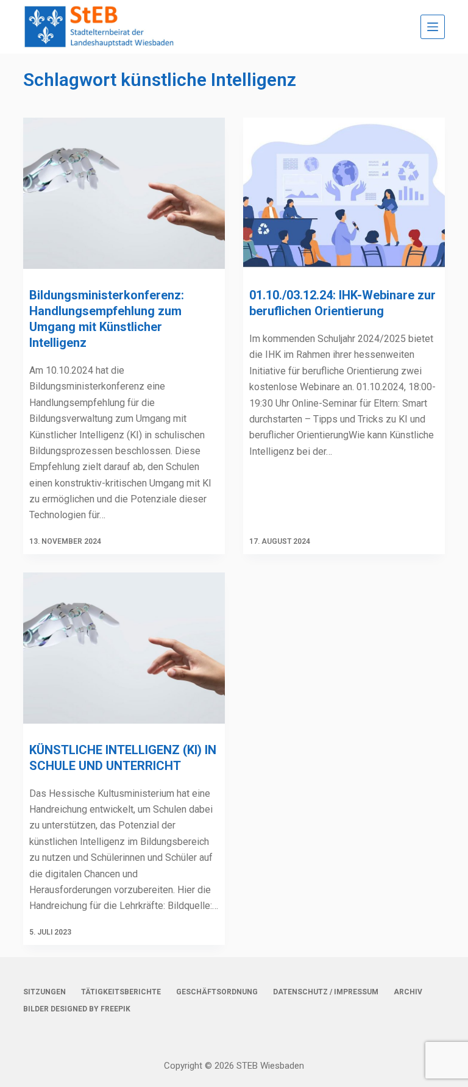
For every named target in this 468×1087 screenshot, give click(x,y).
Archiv (408, 992)
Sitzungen (44, 992)
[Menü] (432, 27)
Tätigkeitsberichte (121, 992)
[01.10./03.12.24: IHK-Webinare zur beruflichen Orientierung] (344, 193)
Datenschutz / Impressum (325, 992)
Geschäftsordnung (217, 992)
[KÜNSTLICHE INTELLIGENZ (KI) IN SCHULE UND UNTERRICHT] (124, 648)
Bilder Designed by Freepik (76, 1009)
